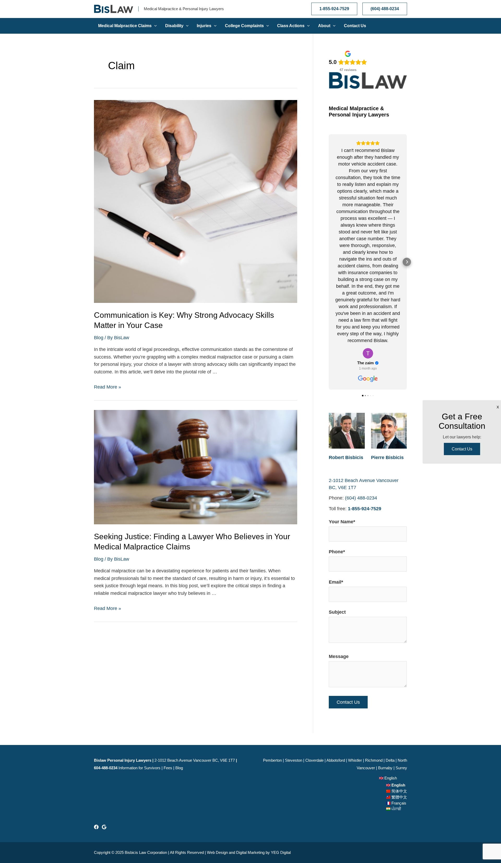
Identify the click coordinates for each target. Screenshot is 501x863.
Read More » (107, 387)
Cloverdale (314, 760)
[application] (154, 26)
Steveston (293, 760)
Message (339, 656)
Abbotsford (335, 760)
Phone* (337, 551)
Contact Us (462, 449)
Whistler (355, 760)
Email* (336, 582)
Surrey (401, 768)
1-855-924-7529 (364, 508)
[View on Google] (368, 353)
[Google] (104, 827)
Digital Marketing (250, 852)
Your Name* (342, 521)
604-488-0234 (105, 768)
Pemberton (272, 760)
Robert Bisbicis (346, 457)
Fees (168, 768)
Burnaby (385, 768)
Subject (337, 612)
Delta (390, 760)
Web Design (217, 852)
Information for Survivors (139, 768)
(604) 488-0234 (361, 498)
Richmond (374, 760)
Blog (98, 337)
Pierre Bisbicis (387, 457)
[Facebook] (96, 827)
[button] (329, 262)
